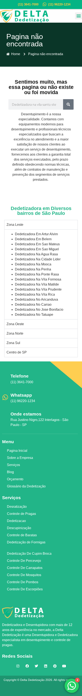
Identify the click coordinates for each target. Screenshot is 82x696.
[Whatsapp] (5, 397)
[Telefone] (5, 378)
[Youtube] (64, 666)
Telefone (20, 376)
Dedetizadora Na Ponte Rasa (37, 274)
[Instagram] (18, 666)
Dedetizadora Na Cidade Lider (38, 259)
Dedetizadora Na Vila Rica (35, 294)
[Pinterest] (55, 666)
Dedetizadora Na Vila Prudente (38, 289)
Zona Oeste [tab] (15, 324)
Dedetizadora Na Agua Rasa (36, 254)
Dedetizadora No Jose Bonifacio (39, 309)
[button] (78, 15)
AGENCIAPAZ (47, 688)
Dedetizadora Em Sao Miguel (37, 249)
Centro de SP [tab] (17, 352)
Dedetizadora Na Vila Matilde (37, 284)
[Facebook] (27, 666)
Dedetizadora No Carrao (33, 304)
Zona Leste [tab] (15, 224)
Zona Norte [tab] (15, 333)
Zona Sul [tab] (13, 343)
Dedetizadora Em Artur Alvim (36, 234)
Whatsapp (21, 395)
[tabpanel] (41, 274)
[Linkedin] (45, 666)
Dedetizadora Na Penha (33, 269)
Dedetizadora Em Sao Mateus (37, 244)
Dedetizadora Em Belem (33, 239)
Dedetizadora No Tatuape (34, 314)
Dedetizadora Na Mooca (33, 264)
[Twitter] (36, 666)
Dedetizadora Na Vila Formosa (38, 279)
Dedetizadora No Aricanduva (36, 299)
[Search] (68, 104)
